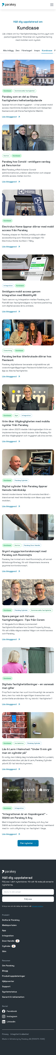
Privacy (5, 1034)
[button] (51, 5)
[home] (9, 4)
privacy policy (37, 906)
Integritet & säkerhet (20, 1034)
